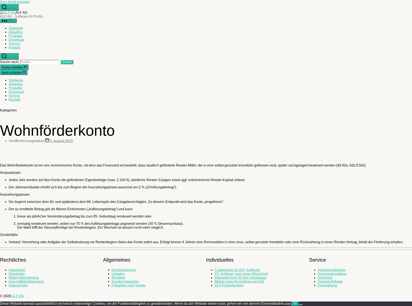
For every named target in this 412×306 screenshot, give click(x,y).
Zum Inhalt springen (15, 2)
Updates (118, 274)
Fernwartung (327, 285)
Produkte (15, 36)
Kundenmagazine (125, 281)
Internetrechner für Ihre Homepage (241, 277)
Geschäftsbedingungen (26, 281)
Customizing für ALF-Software (237, 270)
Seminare (325, 277)
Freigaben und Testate (129, 285)
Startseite (16, 28)
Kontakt (14, 47)
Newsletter (17, 274)
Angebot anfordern (332, 270)
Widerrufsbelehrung (24, 277)
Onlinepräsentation (332, 274)
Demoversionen (124, 270)
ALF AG (18, 296)
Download (16, 40)
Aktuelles (16, 32)
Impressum (17, 270)
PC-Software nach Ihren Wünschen (241, 274)
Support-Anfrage (330, 281)
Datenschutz (18, 285)
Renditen (119, 277)
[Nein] (300, 304)
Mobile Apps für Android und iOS (239, 281)
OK (295, 303)
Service (14, 43)
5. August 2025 (61, 141)
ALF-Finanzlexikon (229, 285)
